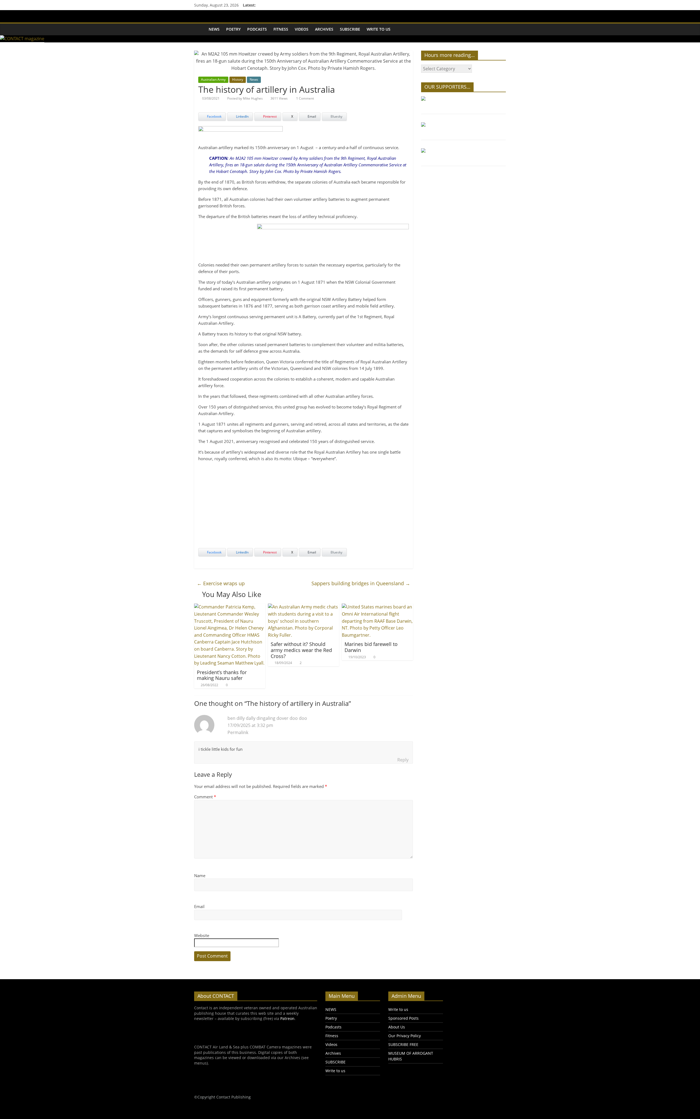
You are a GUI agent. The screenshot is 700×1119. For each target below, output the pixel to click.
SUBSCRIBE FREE (403, 1044)
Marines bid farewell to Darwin (371, 647)
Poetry (233, 29)
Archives (324, 29)
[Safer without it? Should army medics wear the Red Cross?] (303, 607)
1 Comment (304, 98)
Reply (403, 760)
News (254, 79)
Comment (205, 796)
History (237, 79)
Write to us (378, 29)
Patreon (287, 1018)
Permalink (238, 732)
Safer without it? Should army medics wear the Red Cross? (301, 650)
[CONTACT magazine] (199, 29)
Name (199, 875)
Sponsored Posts (403, 1018)
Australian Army (213, 79)
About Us (396, 1027)
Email (199, 906)
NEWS (214, 29)
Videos (301, 29)
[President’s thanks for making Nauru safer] (229, 607)
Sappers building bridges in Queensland (360, 583)
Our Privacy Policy (404, 1035)
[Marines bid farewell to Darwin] (377, 607)
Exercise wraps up (221, 583)
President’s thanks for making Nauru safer (222, 675)
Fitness (280, 29)
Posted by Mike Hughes (245, 98)
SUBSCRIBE (350, 29)
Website (201, 935)
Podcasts (257, 29)
